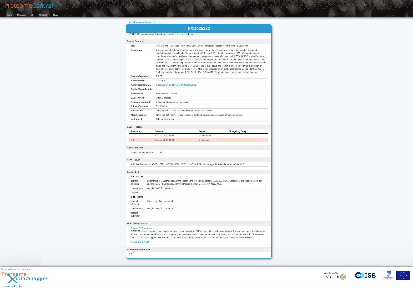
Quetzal (43, 15)
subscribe (17, 286)
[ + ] (131, 253)
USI (32, 15)
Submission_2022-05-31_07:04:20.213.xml (176, 85)
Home (9, 15)
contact (6, 286)
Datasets (21, 15)
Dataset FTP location (141, 228)
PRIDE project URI (140, 242)
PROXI (55, 15)
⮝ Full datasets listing (140, 22)
